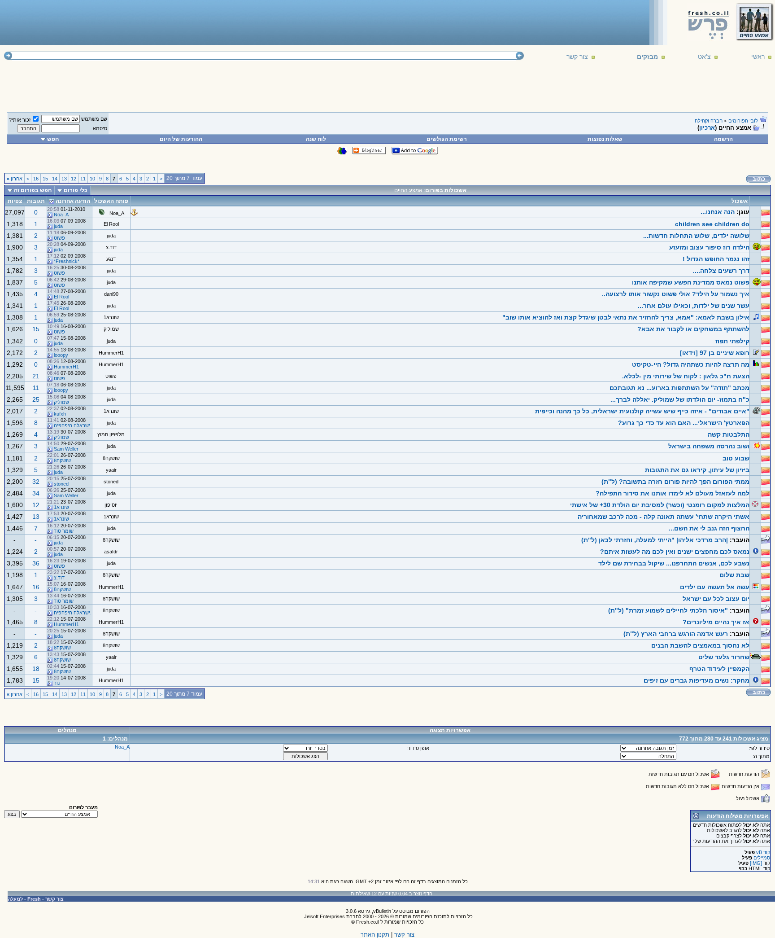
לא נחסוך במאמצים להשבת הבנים (700, 645)
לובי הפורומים (743, 120)
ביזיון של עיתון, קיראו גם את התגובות (697, 469)
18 (35, 668)
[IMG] (756, 863)
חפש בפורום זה (33, 190)
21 (35, 376)
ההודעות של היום (181, 139)
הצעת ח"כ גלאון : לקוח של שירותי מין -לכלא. (685, 376)
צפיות (15, 201)
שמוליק (111, 329)
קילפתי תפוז (732, 341)
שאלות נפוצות (605, 139)
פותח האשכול (111, 201)
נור (57, 683)
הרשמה (723, 139)
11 (83, 178)
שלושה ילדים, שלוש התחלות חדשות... (696, 235)
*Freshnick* (66, 261)
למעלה (15, 899)
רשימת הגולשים (447, 139)
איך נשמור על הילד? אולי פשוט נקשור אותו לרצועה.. (675, 294)
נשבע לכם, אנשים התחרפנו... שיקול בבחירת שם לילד (673, 563)
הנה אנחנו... (718, 211)
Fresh (34, 899)
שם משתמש (94, 119)
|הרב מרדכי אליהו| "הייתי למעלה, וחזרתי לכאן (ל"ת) (654, 540)
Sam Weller (66, 448)
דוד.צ (111, 247)
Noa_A (116, 213)
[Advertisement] (166, 22)
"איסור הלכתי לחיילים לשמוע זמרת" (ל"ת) (668, 610)
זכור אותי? (20, 120)
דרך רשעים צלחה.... (721, 270)
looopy (61, 355)
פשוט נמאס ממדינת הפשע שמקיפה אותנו (690, 282)
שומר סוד (64, 531)
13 (64, 178)
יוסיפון (111, 505)
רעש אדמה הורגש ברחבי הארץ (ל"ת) (675, 633)
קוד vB (763, 852)
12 (73, 178)
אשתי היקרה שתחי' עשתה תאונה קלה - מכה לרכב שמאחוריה (663, 516)
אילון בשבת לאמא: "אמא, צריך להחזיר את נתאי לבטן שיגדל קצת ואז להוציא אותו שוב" (625, 317)
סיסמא (100, 128)
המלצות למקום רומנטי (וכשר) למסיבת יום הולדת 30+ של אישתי (659, 504)
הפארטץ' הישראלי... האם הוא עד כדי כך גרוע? (683, 422)
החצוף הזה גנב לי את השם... (709, 528)
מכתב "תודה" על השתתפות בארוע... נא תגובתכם (679, 387)
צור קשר (577, 56)
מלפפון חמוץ (111, 434)
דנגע (111, 259)
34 (35, 493)
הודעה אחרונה (73, 201)
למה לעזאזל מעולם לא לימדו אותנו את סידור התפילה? (672, 493)
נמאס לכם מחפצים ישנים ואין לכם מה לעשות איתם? (674, 551)
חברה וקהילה (709, 120)
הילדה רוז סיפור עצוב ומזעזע (709, 247)
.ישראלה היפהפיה (72, 425)
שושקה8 (111, 458)
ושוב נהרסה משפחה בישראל (708, 446)
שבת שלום (734, 575)
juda (58, 226)
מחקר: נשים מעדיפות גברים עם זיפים (696, 680)
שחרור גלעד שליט (723, 657)
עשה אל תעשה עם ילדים (714, 587)
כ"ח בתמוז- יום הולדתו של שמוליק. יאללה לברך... (679, 399)
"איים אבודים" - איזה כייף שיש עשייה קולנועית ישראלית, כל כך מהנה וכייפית (642, 411)
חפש (53, 139)
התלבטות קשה (728, 434)
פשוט (59, 238)
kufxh (60, 413)
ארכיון (707, 127)
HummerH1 (111, 352)
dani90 (111, 294)
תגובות (36, 201)
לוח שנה (316, 139)
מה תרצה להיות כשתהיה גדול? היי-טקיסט (690, 364)
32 (35, 481)
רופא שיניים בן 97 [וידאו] (714, 352)
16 (36, 178)
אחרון (14, 178)
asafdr (111, 551)
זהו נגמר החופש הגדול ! (716, 259)
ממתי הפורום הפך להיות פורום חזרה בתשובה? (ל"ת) (675, 481)
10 (92, 178)
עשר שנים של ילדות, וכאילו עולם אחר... (693, 305)
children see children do (712, 224)
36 (35, 563)
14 (54, 178)
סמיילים (761, 857)
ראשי (758, 56)
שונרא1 (111, 317)
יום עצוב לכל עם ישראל (716, 598)
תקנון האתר (375, 934)
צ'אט (704, 56)
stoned (111, 481)
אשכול (739, 201)
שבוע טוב (736, 458)
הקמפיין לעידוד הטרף (719, 668)
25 (35, 399)
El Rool (111, 224)
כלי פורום (75, 190)
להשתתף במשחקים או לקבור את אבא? (693, 329)
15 (45, 178)
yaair (111, 470)
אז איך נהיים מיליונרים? (716, 622)
